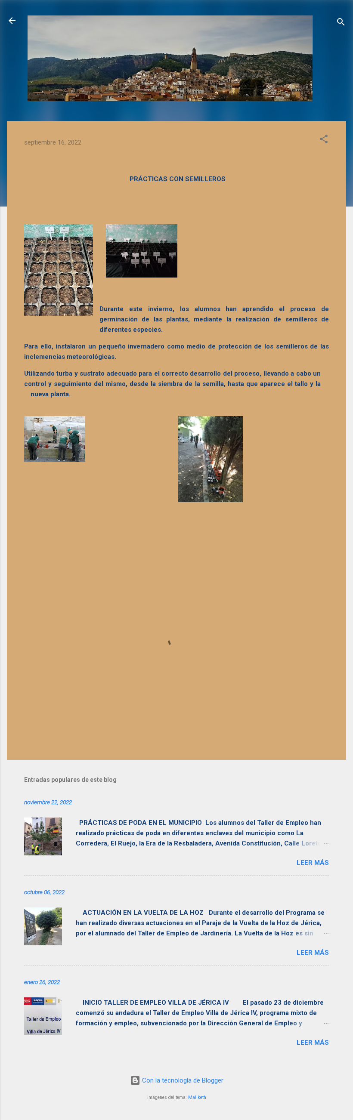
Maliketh (197, 1097)
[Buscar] (341, 23)
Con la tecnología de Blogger (181, 1080)
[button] (324, 140)
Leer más (313, 863)
